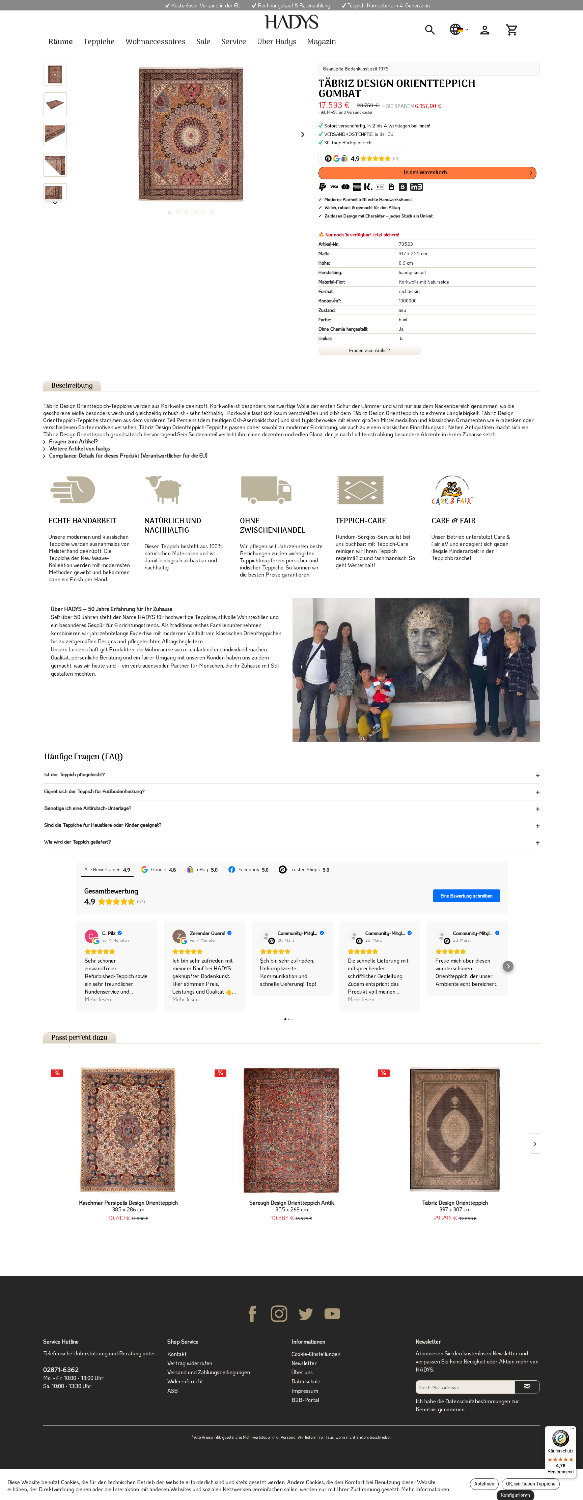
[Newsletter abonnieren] (527, 1386)
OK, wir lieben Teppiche (530, 1484)
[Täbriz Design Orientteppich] (454, 1130)
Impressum (305, 1390)
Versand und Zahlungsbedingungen (208, 1372)
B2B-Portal (305, 1399)
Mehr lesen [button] (98, 999)
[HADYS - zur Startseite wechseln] (291, 22)
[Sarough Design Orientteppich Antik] (291, 1130)
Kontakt (177, 1353)
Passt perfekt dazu (80, 1038)
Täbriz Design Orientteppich (455, 1206)
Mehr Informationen (425, 1489)
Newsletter (304, 1362)
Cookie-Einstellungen (316, 1353)
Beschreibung (72, 386)
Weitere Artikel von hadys (79, 448)
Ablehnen (484, 1484)
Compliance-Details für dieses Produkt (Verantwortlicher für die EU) (127, 455)
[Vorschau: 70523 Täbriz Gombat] (55, 74)
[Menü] (572, 1430)
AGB (172, 1390)
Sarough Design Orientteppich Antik (291, 1206)
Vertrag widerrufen (189, 1362)
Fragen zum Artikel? (369, 350)
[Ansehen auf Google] (91, 936)
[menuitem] (432, 30)
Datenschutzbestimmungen (477, 1401)
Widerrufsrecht (185, 1381)
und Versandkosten (356, 112)
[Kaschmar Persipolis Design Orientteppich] (128, 1130)
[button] (76, 966)
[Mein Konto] (484, 30)
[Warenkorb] (513, 30)
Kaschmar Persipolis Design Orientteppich (128, 1206)
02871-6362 (61, 1369)
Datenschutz (306, 1381)
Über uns (302, 1372)
